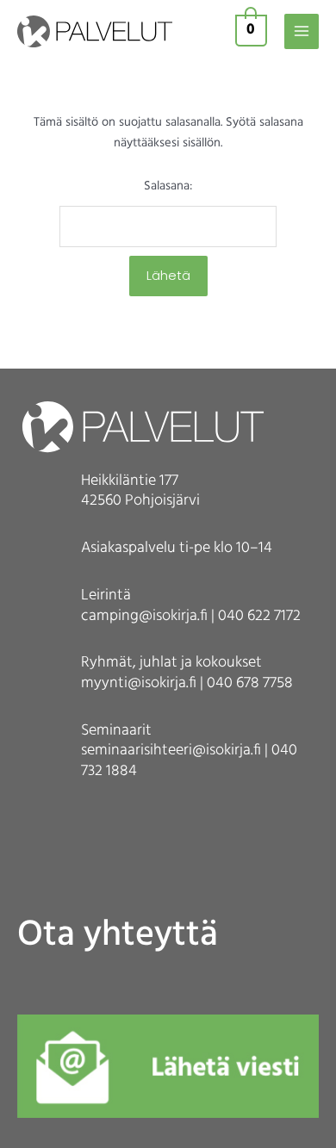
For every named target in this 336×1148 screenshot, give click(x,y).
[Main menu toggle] (301, 31)
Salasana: (168, 186)
